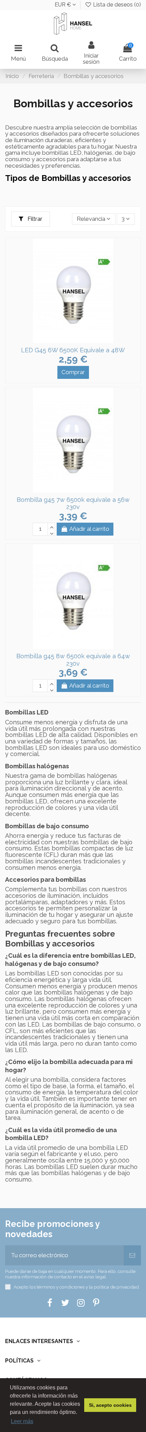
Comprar (73, 372)
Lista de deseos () (116, 4)
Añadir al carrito (89, 528)
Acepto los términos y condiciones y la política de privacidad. (77, 1287)
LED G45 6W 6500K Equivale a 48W (73, 350)
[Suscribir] (132, 1255)
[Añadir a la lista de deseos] (67, 340)
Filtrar (34, 218)
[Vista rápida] (79, 340)
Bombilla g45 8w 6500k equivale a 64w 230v (73, 659)
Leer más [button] (22, 1421)
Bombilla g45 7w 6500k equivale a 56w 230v (73, 503)
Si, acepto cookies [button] (110, 1405)
